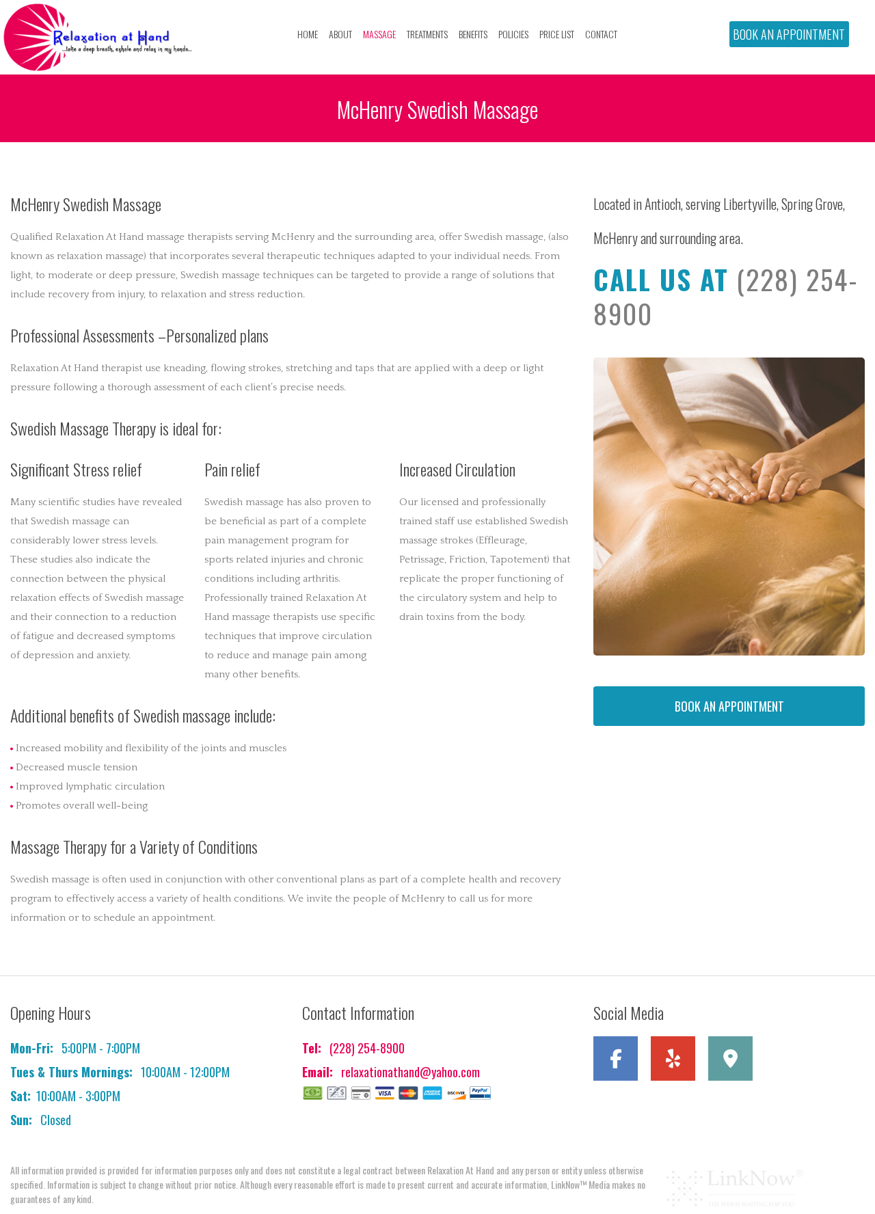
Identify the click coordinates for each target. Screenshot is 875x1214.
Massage (379, 34)
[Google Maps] (735, 1062)
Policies (513, 34)
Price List (556, 34)
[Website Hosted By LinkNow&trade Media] (735, 1187)
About (340, 34)
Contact (601, 34)
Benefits (473, 34)
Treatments (427, 34)
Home (307, 34)
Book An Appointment (789, 34)
